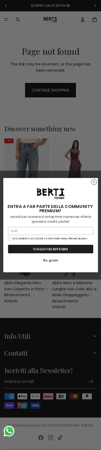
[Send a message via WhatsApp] (9, 431)
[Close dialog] (94, 182)
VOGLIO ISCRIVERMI (50, 249)
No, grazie (50, 260)
